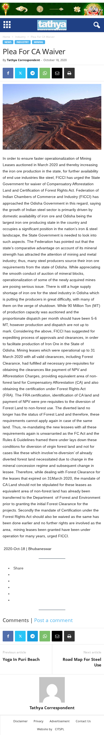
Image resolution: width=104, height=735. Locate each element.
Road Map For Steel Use (82, 662)
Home (6, 37)
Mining (38, 42)
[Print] (69, 73)
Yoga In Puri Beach (21, 659)
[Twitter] (20, 73)
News (8, 42)
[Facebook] (8, 73)
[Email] (57, 73)
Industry (20, 37)
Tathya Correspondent (23, 60)
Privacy (38, 721)
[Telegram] (32, 73)
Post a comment (53, 620)
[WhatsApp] (44, 73)
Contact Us (83, 721)
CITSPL (59, 729)
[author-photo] (52, 690)
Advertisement (60, 721)
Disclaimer (20, 721)
